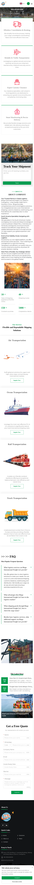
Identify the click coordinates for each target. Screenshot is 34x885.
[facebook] (3, 825)
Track (17, 183)
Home (5, 835)
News (20, 838)
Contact (5, 842)
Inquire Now (17, 380)
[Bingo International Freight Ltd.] (3, 3)
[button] (1, 14)
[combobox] (7, 745)
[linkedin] (6, 825)
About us (5, 838)
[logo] (17, 816)
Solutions (22, 835)
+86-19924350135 (8, 857)
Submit (17, 792)
